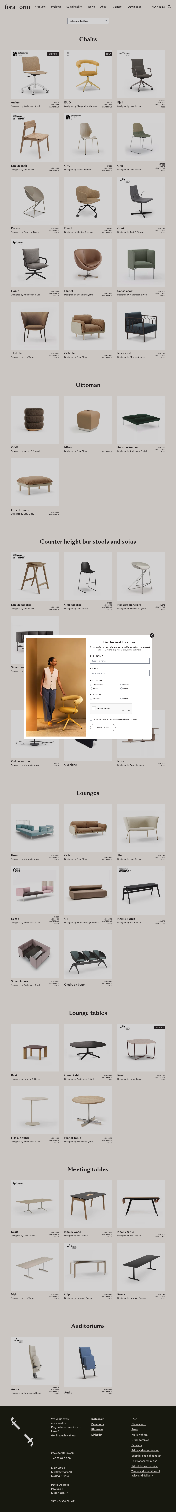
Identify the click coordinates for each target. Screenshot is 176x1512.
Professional (98, 684)
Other (125, 688)
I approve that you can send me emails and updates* (115, 719)
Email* (94, 668)
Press (95, 688)
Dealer (126, 684)
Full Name (96, 656)
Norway (96, 698)
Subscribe (103, 727)
